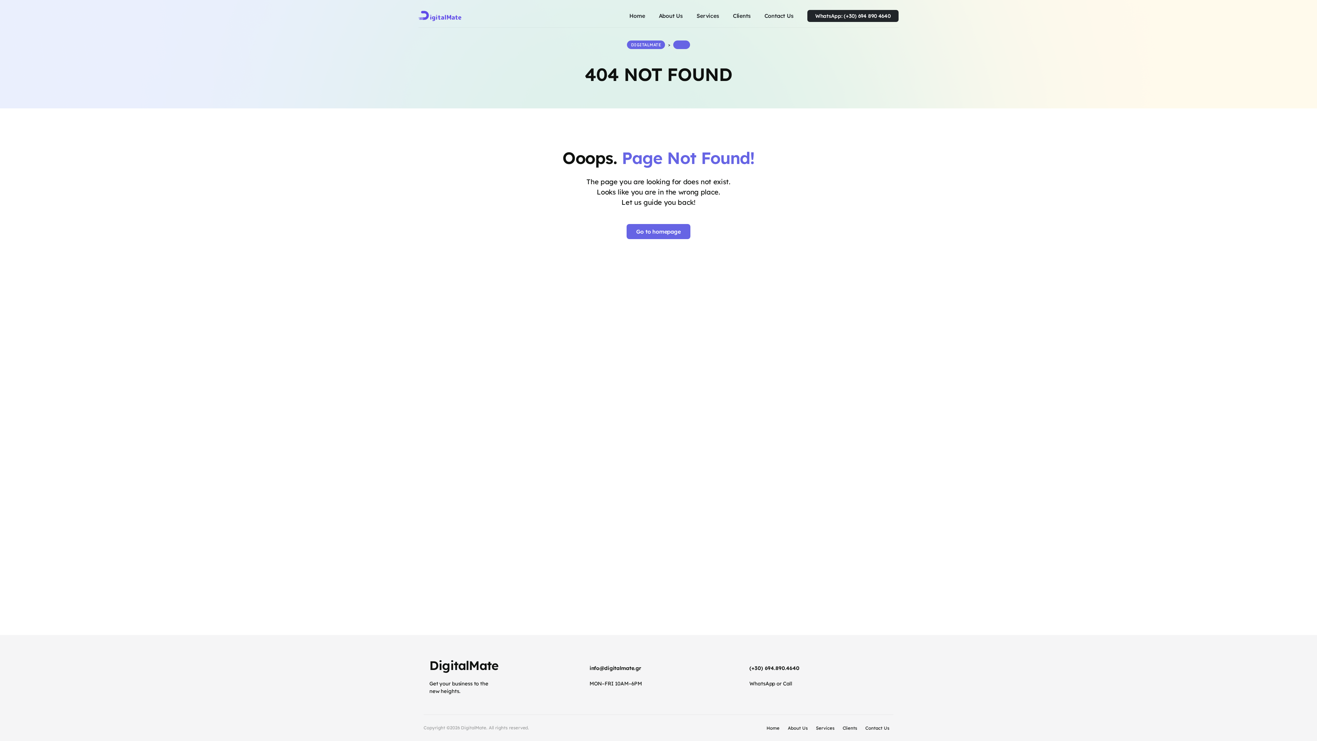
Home (773, 728)
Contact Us (877, 728)
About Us (798, 728)
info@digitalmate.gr (615, 668)
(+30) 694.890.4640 (774, 668)
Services (825, 728)
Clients (850, 728)
